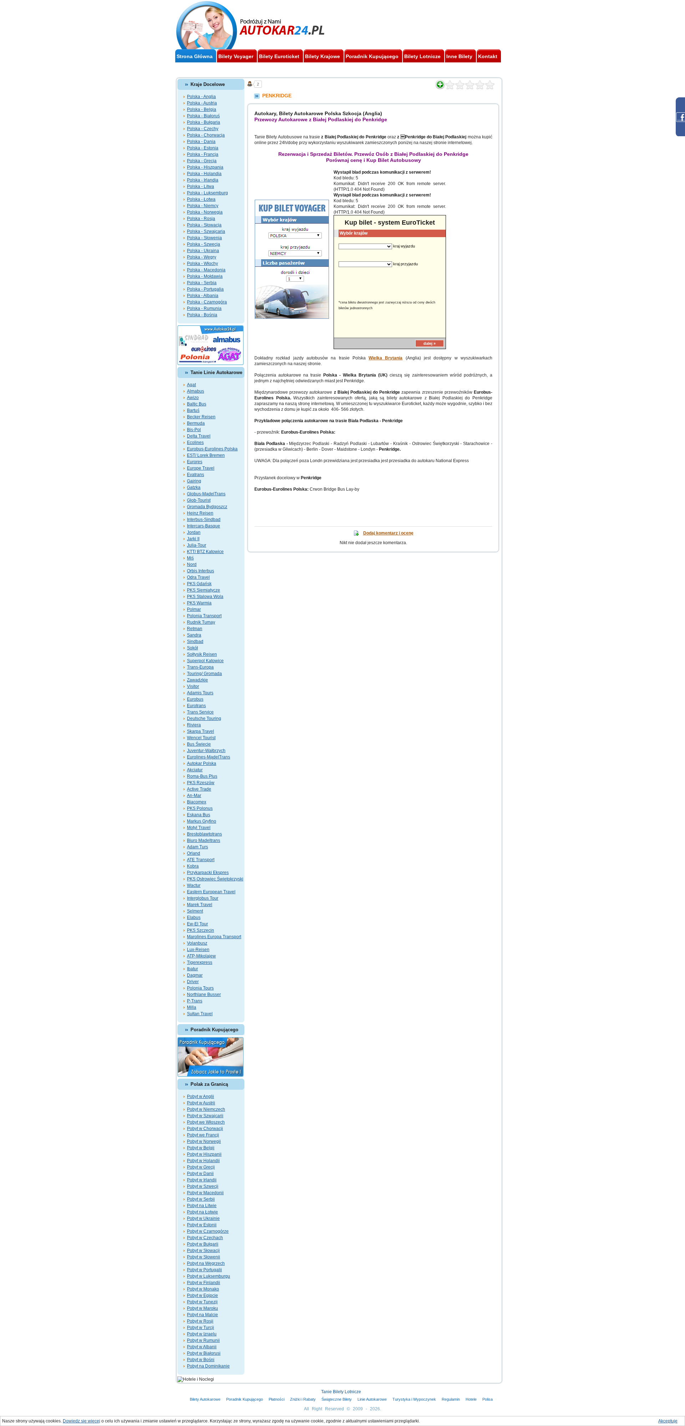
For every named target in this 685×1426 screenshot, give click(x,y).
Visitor (193, 686)
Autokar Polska (201, 763)
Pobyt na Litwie (202, 1205)
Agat (191, 384)
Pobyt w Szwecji (202, 1186)
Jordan (194, 532)
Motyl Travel (198, 827)
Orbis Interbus (200, 570)
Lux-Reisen (198, 949)
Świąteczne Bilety (336, 1399)
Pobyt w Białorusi (203, 1353)
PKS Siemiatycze (203, 590)
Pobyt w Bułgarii (202, 1244)
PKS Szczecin (200, 930)
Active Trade (199, 789)
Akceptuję (668, 1421)
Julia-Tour (196, 545)
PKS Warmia (199, 602)
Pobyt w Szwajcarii (205, 1115)
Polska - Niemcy (202, 205)
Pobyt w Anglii (200, 1096)
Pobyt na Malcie (202, 1314)
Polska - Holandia (204, 173)
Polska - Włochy (202, 263)
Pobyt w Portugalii (204, 1269)
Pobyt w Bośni (200, 1359)
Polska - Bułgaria (203, 122)
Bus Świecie (199, 744)
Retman (194, 628)
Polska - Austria (202, 103)
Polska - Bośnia (202, 314)
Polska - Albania (202, 295)
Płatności (276, 1399)
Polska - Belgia (201, 109)
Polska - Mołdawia (205, 276)
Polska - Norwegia (205, 212)
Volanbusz (197, 943)
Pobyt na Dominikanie (208, 1366)
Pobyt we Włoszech (206, 1122)
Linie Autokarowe (372, 1399)
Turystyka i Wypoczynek (414, 1399)
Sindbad (195, 641)
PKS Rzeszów (200, 782)
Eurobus (195, 699)
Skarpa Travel (200, 731)
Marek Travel (199, 904)
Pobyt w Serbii (201, 1199)
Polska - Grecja (202, 160)
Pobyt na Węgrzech (206, 1263)
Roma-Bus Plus (202, 776)
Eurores (194, 461)
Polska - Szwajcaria (206, 231)
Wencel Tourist (201, 737)
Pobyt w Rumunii (203, 1340)
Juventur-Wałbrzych (206, 750)
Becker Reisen (201, 416)
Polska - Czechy (202, 128)
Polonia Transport (204, 615)
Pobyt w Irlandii (202, 1179)
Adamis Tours (200, 692)
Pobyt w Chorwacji (205, 1128)
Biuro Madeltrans (203, 840)
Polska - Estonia (202, 147)
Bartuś (193, 410)
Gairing (194, 481)
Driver (193, 981)
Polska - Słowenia (204, 237)
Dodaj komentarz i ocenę (388, 533)
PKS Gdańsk (199, 583)
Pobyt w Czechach (205, 1237)
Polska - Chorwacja (206, 135)
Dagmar (195, 975)
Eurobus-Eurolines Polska (212, 448)
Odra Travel (198, 577)
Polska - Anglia (201, 96)
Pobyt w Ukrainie (203, 1218)
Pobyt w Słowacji (203, 1250)
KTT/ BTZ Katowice (205, 551)
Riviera (194, 724)
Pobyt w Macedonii (205, 1192)
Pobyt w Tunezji (202, 1301)
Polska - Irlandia (202, 180)
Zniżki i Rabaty (303, 1399)
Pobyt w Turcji (200, 1327)
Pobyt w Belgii (200, 1147)
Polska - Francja (202, 154)
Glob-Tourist (198, 500)
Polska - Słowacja (204, 225)
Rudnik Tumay (201, 622)
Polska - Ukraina (203, 250)
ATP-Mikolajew (201, 956)
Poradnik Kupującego (244, 1399)
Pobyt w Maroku (202, 1308)
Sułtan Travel (200, 1013)
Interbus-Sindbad (203, 519)
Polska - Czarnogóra (207, 302)
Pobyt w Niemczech (206, 1109)
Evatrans (195, 474)
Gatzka (194, 487)
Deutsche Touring (204, 718)
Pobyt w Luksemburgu (208, 1276)
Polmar (194, 609)
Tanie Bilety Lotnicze (341, 1391)
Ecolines (195, 442)
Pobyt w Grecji (201, 1167)
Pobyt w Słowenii (203, 1256)
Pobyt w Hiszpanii (204, 1154)
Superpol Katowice (205, 660)
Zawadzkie (197, 680)
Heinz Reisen (200, 513)
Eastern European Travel (211, 891)
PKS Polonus (200, 808)
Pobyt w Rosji (200, 1321)
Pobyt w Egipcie (202, 1295)
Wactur (194, 885)
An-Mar (194, 795)
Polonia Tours (200, 988)
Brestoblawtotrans (204, 834)
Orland (193, 853)
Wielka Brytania (385, 358)
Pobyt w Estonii (202, 1224)
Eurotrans (196, 705)
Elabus (194, 917)
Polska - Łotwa (201, 199)
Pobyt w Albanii (202, 1346)
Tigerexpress (199, 962)
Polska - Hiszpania (205, 167)
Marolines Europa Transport (214, 936)
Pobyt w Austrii (201, 1102)
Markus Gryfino (201, 821)
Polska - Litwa (200, 186)
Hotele (471, 1399)
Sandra (194, 635)
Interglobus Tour (202, 898)
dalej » (429, 343)
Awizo (193, 397)
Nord (192, 564)
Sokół (192, 647)
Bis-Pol (194, 429)
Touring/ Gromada (204, 673)
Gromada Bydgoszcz (207, 506)
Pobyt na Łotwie (202, 1212)
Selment (195, 911)
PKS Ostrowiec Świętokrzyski (215, 878)
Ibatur (192, 968)
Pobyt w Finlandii (203, 1282)
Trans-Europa (200, 667)
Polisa (487, 1399)
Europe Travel (200, 468)
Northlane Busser (204, 994)
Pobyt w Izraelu (202, 1334)
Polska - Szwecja (203, 244)
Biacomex (196, 801)
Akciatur (195, 769)
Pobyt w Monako (203, 1289)
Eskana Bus (198, 814)
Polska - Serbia (202, 282)
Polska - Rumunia (204, 308)
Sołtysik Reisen (202, 654)
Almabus (195, 391)
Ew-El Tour (197, 923)
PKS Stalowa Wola (205, 596)
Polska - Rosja (201, 218)
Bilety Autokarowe (205, 1399)
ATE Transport (200, 859)
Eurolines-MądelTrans (208, 757)
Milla (191, 1007)
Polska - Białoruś (203, 115)
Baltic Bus (196, 404)
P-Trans (194, 1000)
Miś (190, 558)
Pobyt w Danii (200, 1173)
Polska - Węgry (201, 257)
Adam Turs (197, 846)
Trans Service (200, 712)
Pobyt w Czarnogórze (208, 1231)
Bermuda (196, 423)
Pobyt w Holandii (203, 1160)
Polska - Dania (201, 141)
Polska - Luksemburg (207, 192)
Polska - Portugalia (205, 289)
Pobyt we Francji (203, 1135)
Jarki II (193, 538)
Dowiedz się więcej (81, 1421)
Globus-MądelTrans (206, 493)
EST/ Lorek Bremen (206, 455)
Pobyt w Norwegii (204, 1141)
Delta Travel (198, 436)
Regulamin (451, 1399)
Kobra (193, 866)
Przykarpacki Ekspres (208, 872)
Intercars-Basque (203, 525)
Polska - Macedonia (206, 269)
